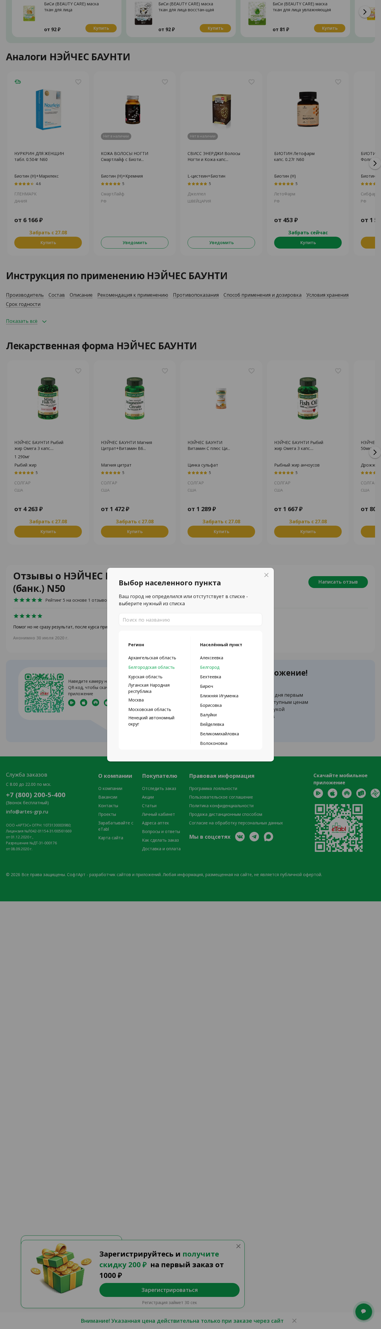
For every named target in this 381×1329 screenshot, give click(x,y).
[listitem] (155, 657)
